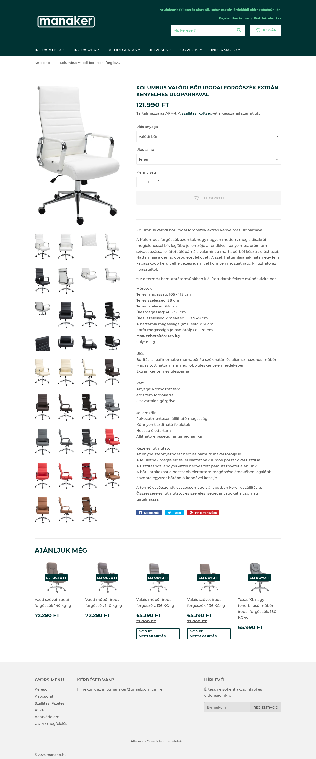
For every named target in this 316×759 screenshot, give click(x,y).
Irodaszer (85, 49)
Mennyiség (146, 172)
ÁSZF (39, 710)
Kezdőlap (42, 63)
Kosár (269, 30)
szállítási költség (197, 113)
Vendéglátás (123, 49)
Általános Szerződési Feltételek (156, 741)
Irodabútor (48, 49)
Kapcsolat (44, 696)
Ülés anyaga (147, 127)
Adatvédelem (47, 716)
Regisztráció (266, 707)
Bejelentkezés (230, 18)
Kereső (41, 689)
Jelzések (159, 49)
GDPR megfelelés (51, 723)
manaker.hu (57, 755)
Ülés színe (145, 149)
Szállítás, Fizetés (50, 703)
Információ (224, 49)
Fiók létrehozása (267, 18)
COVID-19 (189, 49)
